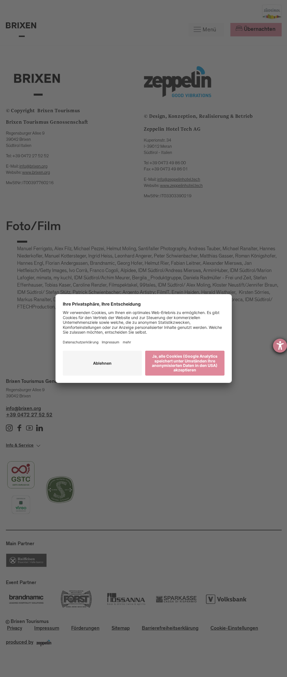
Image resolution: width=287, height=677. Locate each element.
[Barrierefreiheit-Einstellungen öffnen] (280, 346)
